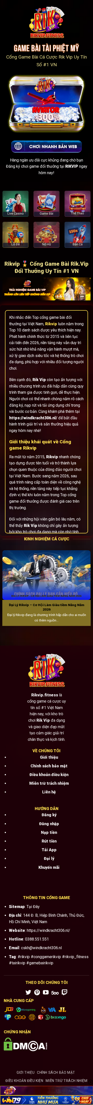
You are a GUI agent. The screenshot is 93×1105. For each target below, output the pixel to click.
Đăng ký (49, 814)
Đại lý (49, 858)
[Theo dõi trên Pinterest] (37, 993)
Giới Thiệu (25, 1072)
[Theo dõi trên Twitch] (64, 993)
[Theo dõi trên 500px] (55, 993)
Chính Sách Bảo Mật (56, 1072)
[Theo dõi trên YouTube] (46, 993)
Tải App (49, 849)
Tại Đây (33, 906)
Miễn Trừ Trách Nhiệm (66, 1081)
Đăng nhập (49, 823)
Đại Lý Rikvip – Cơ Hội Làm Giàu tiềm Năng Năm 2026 (46, 607)
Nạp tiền (49, 832)
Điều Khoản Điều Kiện (24, 1081)
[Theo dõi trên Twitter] (28, 993)
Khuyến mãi (49, 867)
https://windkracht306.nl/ (48, 930)
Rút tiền (49, 841)
